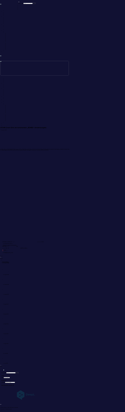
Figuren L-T (6, 113)
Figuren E (8, 36)
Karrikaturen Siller (7, 121)
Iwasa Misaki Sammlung (8, 92)
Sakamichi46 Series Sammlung (7, 11)
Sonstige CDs (4, 24)
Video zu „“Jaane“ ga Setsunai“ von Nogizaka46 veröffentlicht (14, 322)
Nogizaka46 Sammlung (8, 12)
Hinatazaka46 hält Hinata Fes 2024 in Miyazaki (11, 361)
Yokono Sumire (6, 330)
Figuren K (8, 41)
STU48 (9, 125)
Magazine (6, 29)
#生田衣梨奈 (15, 248)
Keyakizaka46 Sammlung (8, 14)
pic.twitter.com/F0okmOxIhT (58, 241)
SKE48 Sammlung (21, 6)
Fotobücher (6, 28)
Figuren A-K (6, 32)
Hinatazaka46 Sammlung (8, 84)
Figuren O (8, 45)
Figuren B (8, 34)
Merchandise (4, 30)
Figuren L (8, 114)
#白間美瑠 (11, 246)
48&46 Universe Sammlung (7, 16)
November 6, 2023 (16, 243)
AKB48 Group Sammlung (22, 5)
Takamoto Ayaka (11, 281)
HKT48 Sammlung (21, 8)
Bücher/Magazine (5, 99)
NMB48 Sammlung (21, 7)
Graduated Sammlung (8, 23)
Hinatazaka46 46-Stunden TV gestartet (10, 351)
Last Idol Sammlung (7, 21)
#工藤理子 (31, 241)
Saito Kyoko (11, 271)
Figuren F (8, 37)
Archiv (2, 377)
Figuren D (8, 35)
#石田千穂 (16, 241)
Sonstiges (6, 50)
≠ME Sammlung (7, 18)
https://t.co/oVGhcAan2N (48, 241)
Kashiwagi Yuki (6, 300)
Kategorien (3, 382)
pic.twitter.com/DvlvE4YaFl (13, 250)
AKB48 (4, 340)
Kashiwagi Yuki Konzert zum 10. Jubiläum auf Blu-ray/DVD (13, 302)
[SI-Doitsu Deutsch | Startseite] (9, 5)
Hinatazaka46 (5, 271)
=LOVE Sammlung (7, 17)
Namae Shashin (7, 31)
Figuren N (8, 44)
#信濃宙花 (35, 241)
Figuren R (8, 47)
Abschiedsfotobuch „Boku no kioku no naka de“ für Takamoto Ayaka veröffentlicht (17, 282)
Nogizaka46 (5, 320)
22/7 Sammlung (7, 19)
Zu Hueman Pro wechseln (16, 409)
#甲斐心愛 (23, 241)
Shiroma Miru (4, 125)
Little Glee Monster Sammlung (9, 25)
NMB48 (4, 310)
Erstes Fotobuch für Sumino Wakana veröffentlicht (12, 312)
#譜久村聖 (10, 248)
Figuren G (8, 38)
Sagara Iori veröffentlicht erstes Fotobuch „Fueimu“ (12, 292)
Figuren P (8, 46)
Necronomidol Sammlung (8, 26)
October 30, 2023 (16, 252)
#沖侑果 (20, 241)
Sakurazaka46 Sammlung (8, 85)
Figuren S (8, 48)
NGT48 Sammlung (21, 9)
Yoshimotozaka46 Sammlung (9, 15)
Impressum (4, 51)
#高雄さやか (27, 241)
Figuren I (7, 40)
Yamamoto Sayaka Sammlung (9, 22)
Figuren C (8, 106)
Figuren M (8, 43)
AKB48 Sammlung (7, 77)
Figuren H (8, 39)
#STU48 (14, 246)
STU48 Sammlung (7, 10)
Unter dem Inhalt (3, 0)
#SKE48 (18, 248)
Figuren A (8, 33)
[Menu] (0, 404)
